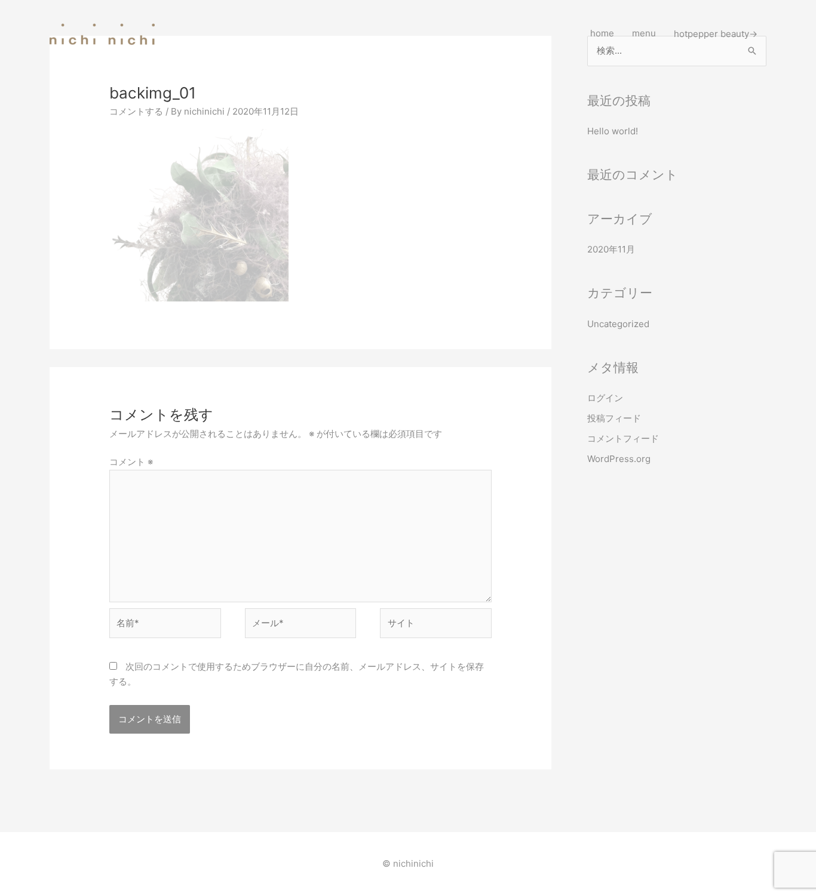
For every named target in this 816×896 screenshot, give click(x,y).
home (602, 33)
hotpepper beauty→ (715, 33)
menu (644, 33)
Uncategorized (618, 324)
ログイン (605, 398)
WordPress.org (619, 458)
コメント (131, 461)
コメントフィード (623, 438)
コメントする (136, 111)
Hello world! (612, 131)
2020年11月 (611, 249)
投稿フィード (614, 418)
